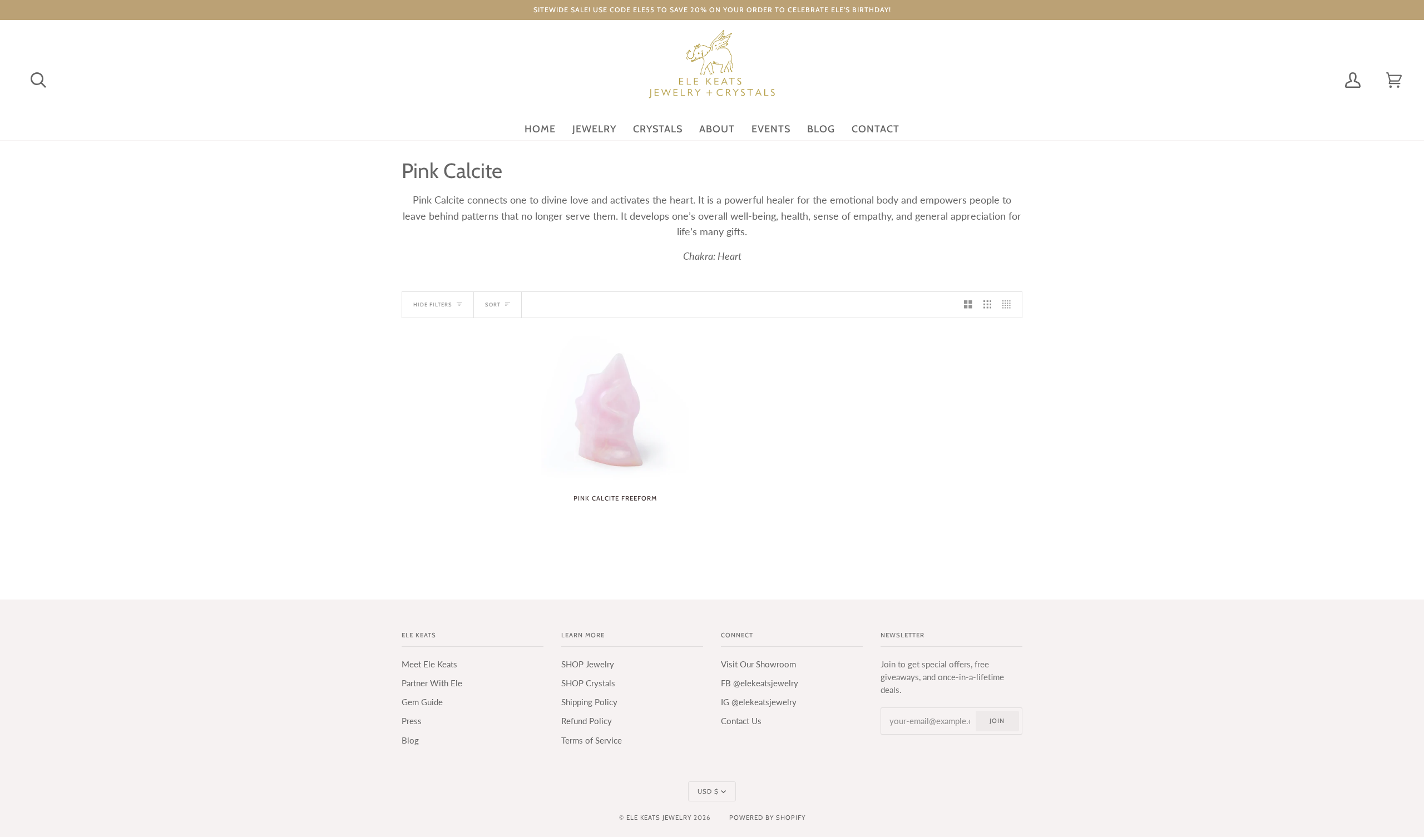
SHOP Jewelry (587, 664)
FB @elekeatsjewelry (759, 683)
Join (997, 721)
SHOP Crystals (588, 683)
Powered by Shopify (767, 817)
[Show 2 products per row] (968, 305)
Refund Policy (586, 721)
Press (412, 721)
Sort (493, 304)
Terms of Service (591, 740)
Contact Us (741, 721)
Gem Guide (422, 702)
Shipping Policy (589, 702)
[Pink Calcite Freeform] (615, 410)
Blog (410, 740)
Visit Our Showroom (758, 664)
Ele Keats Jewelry (658, 817)
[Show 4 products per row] (1009, 305)
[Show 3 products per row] (987, 305)
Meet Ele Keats (429, 664)
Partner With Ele (432, 683)
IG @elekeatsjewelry (759, 702)
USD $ (708, 791)
